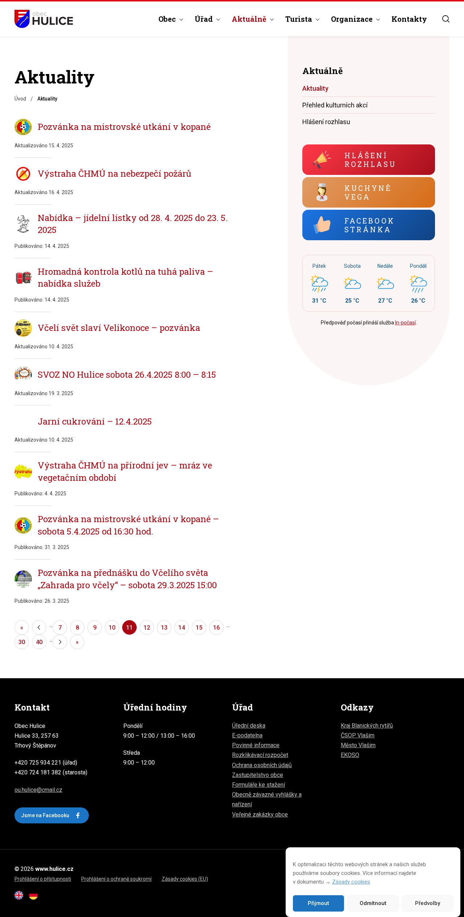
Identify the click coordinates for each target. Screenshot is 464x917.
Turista (298, 19)
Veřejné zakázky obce (260, 814)
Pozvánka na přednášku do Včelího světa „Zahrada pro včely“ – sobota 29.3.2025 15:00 (127, 579)
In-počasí (405, 323)
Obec (167, 19)
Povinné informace (255, 745)
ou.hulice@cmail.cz (38, 789)
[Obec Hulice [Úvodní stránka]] (43, 19)
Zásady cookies (351, 882)
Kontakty (409, 19)
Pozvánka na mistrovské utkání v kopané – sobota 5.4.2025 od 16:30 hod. (128, 525)
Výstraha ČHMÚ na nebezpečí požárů (114, 173)
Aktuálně (249, 19)
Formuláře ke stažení (258, 784)
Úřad (204, 19)
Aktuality (315, 88)
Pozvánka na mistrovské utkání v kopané (124, 126)
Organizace (352, 19)
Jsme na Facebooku (45, 815)
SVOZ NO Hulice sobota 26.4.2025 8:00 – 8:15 (127, 374)
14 (181, 627)
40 (39, 642)
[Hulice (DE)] (35, 897)
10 (112, 627)
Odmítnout (373, 903)
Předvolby (427, 903)
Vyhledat (446, 18)
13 (164, 627)
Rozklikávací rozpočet (260, 755)
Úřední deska (248, 725)
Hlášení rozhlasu (326, 122)
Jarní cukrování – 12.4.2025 (95, 421)
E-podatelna (247, 735)
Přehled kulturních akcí (335, 105)
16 (216, 627)
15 (199, 627)
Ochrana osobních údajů (262, 765)
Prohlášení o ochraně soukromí (116, 879)
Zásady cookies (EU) (185, 879)
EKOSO (350, 755)
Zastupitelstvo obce (257, 774)
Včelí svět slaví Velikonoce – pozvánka (119, 327)
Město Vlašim (358, 745)
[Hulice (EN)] (21, 897)
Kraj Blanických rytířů (367, 725)
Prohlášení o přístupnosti (42, 879)
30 (21, 642)
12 (147, 627)
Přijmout (318, 903)
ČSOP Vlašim (357, 735)
